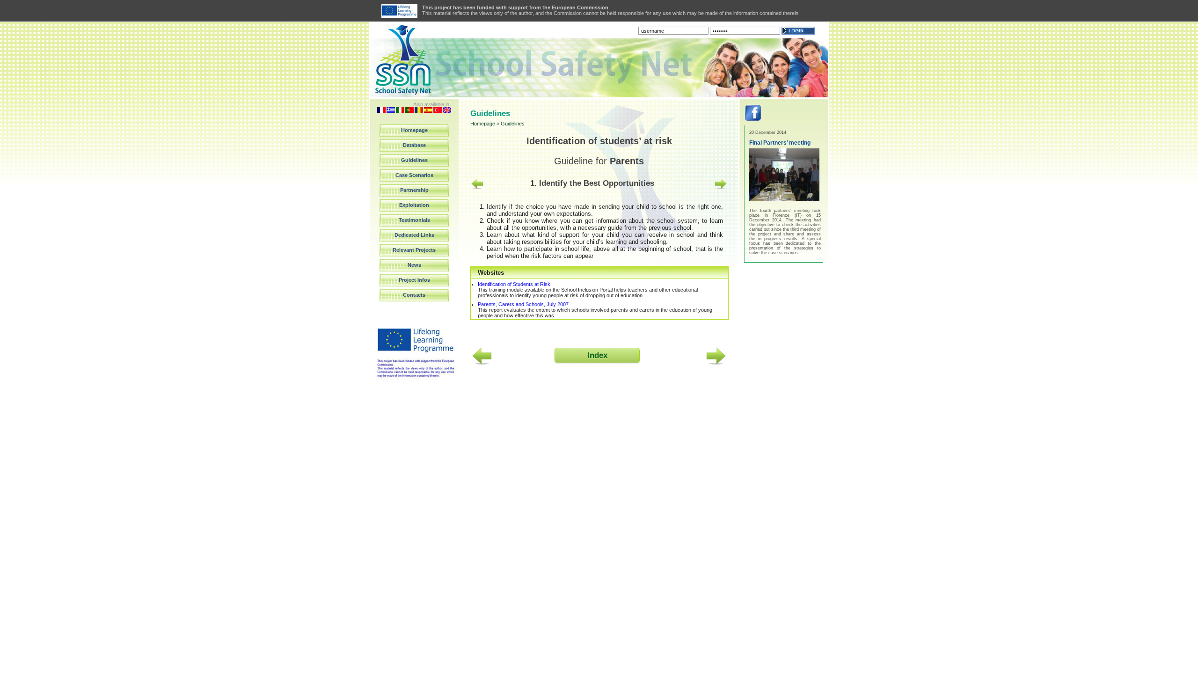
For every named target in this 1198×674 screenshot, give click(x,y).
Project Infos (414, 280)
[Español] (428, 110)
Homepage (414, 130)
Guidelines (414, 160)
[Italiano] (400, 110)
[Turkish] (437, 110)
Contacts (414, 295)
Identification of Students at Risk (514, 284)
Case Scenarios (414, 175)
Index (597, 355)
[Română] (419, 110)
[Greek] (391, 110)
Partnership (414, 190)
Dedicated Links (414, 235)
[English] (447, 110)
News (414, 265)
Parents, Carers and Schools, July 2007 (523, 304)
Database (414, 145)
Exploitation (414, 205)
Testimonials (414, 220)
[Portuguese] (409, 110)
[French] (381, 110)
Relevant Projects (414, 250)
